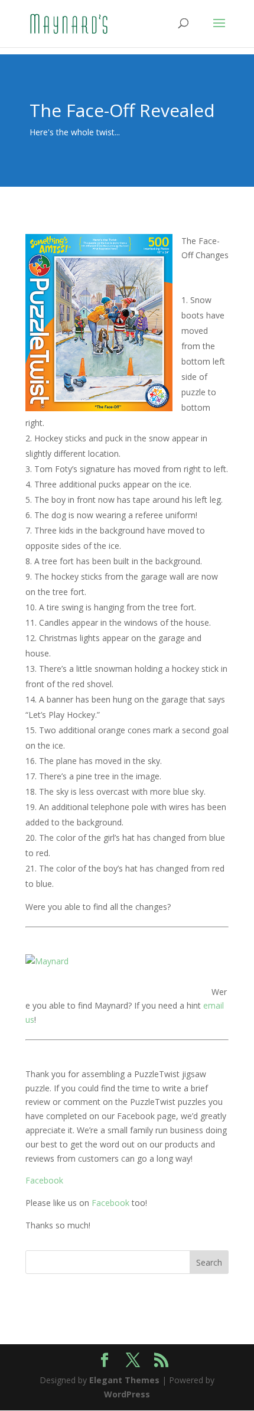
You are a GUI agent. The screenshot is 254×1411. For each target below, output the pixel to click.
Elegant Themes (124, 1380)
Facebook (44, 1180)
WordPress (127, 1394)
